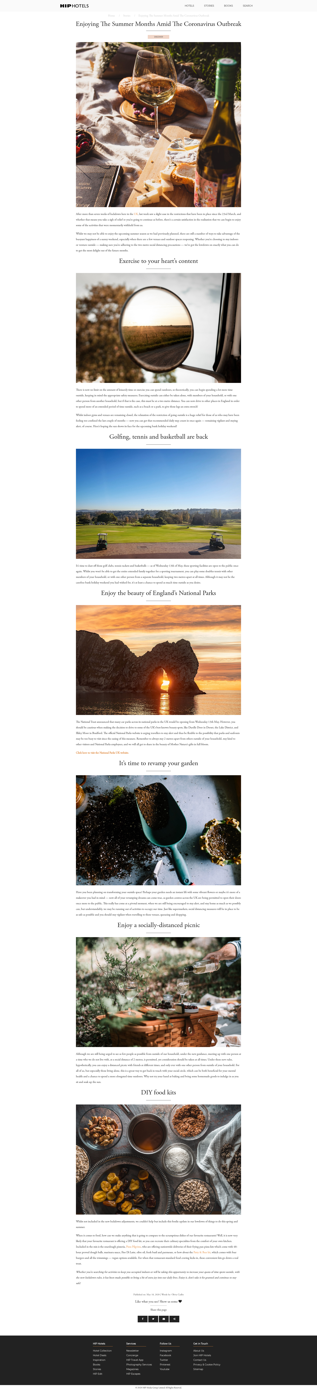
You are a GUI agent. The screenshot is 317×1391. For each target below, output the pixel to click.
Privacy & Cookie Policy (206, 1364)
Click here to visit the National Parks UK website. (102, 753)
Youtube (164, 1369)
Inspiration (99, 1359)
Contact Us (199, 1359)
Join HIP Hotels (202, 1355)
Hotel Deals (99, 1355)
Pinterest (165, 1364)
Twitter (164, 1359)
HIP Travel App (134, 1359)
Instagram (166, 1350)
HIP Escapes (133, 1373)
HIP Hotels (99, 1343)
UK (136, 214)
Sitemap (198, 1369)
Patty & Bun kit (202, 1252)
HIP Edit (97, 1373)
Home (111, 16)
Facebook (165, 1355)
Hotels (189, 5)
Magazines (132, 1369)
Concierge (132, 1355)
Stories (209, 5)
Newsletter (132, 1350)
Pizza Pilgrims (133, 1247)
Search (248, 5)
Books (228, 5)
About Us (198, 1350)
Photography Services (139, 1364)
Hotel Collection (102, 1350)
